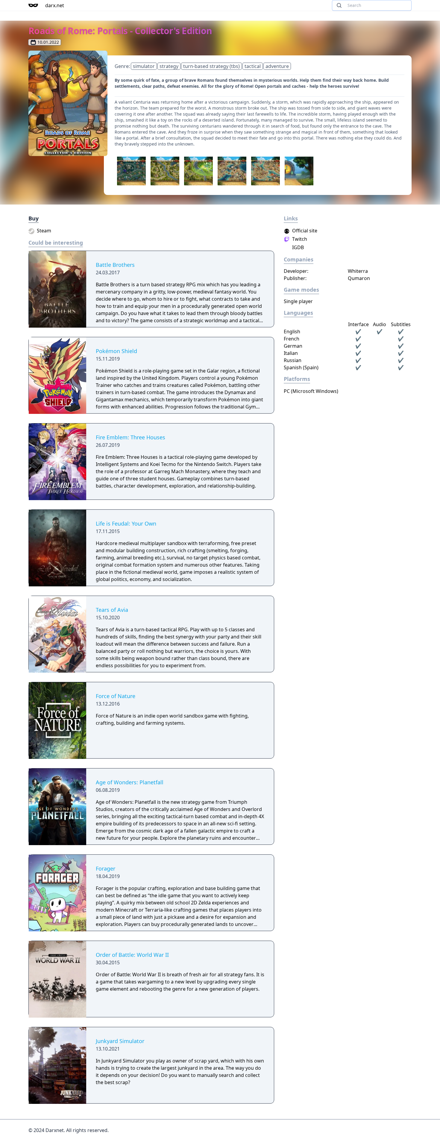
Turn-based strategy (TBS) (211, 66)
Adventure (277, 66)
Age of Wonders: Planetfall (129, 782)
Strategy (169, 66)
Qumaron (359, 278)
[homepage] (33, 5)
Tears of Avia (112, 609)
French (291, 338)
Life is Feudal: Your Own (126, 523)
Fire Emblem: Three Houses (130, 437)
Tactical (253, 66)
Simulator (144, 66)
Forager (105, 868)
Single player (298, 301)
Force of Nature (115, 696)
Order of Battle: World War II (132, 954)
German (293, 346)
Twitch (299, 239)
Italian (291, 353)
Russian (292, 360)
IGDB (297, 247)
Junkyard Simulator (120, 1041)
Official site (304, 230)
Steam (43, 230)
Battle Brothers (115, 264)
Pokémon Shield (116, 351)
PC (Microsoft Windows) (311, 391)
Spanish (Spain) (301, 367)
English (292, 331)
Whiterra (358, 271)
